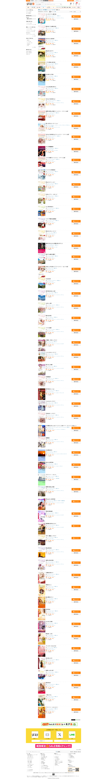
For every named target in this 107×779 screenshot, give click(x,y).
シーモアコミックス (48, 7)
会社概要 (34, 772)
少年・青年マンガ (30, 755)
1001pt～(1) (28, 54)
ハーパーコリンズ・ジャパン (55, 127)
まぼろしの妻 (48, 303)
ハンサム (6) (29, 41)
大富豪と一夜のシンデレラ (51, 340)
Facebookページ (71, 761)
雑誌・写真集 (69, 7)
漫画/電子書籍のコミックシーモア (32, 754)
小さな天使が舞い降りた (51, 86)
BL (43, 7)
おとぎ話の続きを (49, 206)
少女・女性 (38, 7)
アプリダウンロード (58, 754)
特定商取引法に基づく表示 (55, 772)
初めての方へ (57, 760)
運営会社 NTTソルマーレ (71, 772)
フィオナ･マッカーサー (51, 549)
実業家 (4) (28, 44)
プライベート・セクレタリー (52, 707)
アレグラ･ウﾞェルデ (51, 148)
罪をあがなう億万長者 (50, 499)
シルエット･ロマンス (59, 466)
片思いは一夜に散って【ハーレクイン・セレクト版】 (57, 266)
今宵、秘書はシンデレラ (51, 535)
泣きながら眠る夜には (50, 99)
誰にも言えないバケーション (52, 123)
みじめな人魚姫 (49, 621)
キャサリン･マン (50, 268)
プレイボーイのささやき (51, 645)
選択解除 (27, 17)
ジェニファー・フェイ (51, 220)
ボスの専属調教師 (49, 146)
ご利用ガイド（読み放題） (59, 762)
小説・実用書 (64, 7)
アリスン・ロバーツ (51, 88)
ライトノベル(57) (28, 11)
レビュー (36, 0)
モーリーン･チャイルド (62, 427)
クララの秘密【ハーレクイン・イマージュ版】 (56, 157)
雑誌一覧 (71, 751)
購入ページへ (76, 16)
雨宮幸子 (68, 427)
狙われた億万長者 (49, 462)
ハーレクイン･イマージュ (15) (30, 30)
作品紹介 (70, 754)
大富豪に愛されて (49, 572)
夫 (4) (28, 45)
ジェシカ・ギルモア (51, 63)
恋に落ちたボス (49, 658)
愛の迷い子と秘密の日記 (51, 26)
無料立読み (76, 19)
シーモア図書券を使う (44, 765)
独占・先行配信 (30, 765)
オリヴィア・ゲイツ (51, 40)
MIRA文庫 (57, 478)
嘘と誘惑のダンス (49, 597)
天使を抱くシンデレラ (50, 413)
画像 (55, 11)
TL (53, 7)
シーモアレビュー (30, 770)
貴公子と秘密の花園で (50, 254)
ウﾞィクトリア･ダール (66, 125)
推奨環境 (56, 764)
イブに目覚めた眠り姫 (50, 62)
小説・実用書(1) (28, 13)
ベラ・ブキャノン (50, 317)
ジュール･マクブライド (51, 684)
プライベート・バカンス (51, 474)
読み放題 (32, 0)
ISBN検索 (66, 772)
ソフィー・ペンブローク (51, 159)
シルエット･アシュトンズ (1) (30, 34)
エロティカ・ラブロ (54, 247)
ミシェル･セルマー (51, 76)
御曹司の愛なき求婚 (50, 486)
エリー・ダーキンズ (51, 183)
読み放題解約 (43, 762)
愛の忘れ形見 (48, 315)
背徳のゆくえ (48, 584)
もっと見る (34, 47)
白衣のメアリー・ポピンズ (51, 194)
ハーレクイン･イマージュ (60, 102)
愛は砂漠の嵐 (48, 548)
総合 (28, 7)
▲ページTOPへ (78, 749)
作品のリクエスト (57, 763)
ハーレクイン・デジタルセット (60, 429)
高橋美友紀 (63, 500)
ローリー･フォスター (51, 125)
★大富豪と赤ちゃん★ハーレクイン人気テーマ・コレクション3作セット (61, 425)
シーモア (28, 0)
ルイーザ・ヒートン (51, 171)
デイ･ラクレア (56, 427)
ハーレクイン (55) (29, 23)
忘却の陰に (48, 609)
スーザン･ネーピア (51, 696)
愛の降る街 (48, 682)
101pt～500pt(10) (28, 51)
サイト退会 (42, 763)
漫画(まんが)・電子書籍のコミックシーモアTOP (46, 9)
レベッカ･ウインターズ (51, 112)
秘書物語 (48, 437)
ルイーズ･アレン (50, 451)
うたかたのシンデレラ (50, 401)
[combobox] (52, 4)
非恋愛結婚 (48, 376)
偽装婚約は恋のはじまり (51, 523)
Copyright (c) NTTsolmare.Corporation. (53, 778)
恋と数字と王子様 (49, 74)
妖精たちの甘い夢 (49, 670)
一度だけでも (48, 694)
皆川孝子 (59, 500)
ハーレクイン (53, 30)
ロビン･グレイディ (51, 623)
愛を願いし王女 (49, 633)
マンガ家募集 (71, 755)
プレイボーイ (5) (29, 42)
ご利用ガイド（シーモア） (59, 761)
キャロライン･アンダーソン (52, 15)
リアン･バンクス (50, 647)
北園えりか (58, 15)
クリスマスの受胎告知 (50, 169)
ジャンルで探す (38, 4)
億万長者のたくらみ (50, 389)
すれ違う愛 (48, 278)
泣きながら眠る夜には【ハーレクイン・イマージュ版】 (57, 134)
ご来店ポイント (42, 740)
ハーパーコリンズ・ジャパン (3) (31, 24)
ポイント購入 (43, 755)
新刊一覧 (79, 751)
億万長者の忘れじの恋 (50, 291)
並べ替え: (71, 11)
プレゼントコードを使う (44, 766)
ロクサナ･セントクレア (51, 390)
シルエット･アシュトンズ (60, 392)
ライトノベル (59, 7)
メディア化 (73, 7)
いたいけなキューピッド (51, 352)
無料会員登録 (70, 0)
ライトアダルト (78, 7)
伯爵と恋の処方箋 (49, 560)
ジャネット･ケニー (51, 586)
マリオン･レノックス (51, 378)
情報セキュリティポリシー (48, 772)
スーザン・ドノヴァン (58, 125)
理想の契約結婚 (49, 511)
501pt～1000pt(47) (29, 52)
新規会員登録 (43, 754)
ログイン (77, 0)
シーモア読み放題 (30, 769)
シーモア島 (40, 0)
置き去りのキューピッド (51, 231)
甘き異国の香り (49, 450)
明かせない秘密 (49, 364)
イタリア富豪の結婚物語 (51, 218)
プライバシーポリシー (41, 772)
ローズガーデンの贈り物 (51, 14)
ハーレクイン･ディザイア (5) (30, 31)
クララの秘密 (48, 327)
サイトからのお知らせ (44, 767)
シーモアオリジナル (31, 764)
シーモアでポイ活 (65, 740)
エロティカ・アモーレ (54, 150)
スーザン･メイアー (51, 292)
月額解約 (42, 761)
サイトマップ (57, 765)
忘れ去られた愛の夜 (50, 38)
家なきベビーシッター (50, 182)
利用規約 (37, 772)
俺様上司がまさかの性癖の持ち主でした (54, 243)
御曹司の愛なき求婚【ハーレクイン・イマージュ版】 (57, 111)
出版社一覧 (75, 751)
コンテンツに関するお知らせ (45, 768)
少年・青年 (33, 7)
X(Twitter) (70, 762)
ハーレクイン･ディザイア (60, 343)
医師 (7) (28, 40)
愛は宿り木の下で (49, 50)
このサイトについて (61, 772)
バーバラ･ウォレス (51, 52)
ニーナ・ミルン (50, 232)
